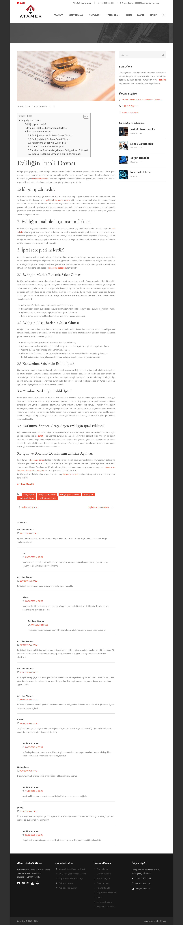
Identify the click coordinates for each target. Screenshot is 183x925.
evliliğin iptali (28, 494)
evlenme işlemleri (39, 178)
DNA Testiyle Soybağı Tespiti (72, 873)
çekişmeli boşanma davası (58, 200)
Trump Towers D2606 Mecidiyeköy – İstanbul (141, 99)
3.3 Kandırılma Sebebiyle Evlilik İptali (47, 142)
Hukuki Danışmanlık (142, 129)
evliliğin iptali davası (47, 494)
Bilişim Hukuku (139, 158)
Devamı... (134, 133)
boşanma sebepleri (57, 268)
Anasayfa (58, 15)
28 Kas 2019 (25, 106)
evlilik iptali (88, 494)
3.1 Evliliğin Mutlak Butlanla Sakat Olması (50, 135)
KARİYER (140, 15)
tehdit (40, 436)
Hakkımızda (112, 15)
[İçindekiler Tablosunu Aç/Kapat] (84, 116)
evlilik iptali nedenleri (47, 498)
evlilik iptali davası (26, 498)
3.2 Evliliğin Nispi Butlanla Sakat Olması (49, 139)
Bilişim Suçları (103, 878)
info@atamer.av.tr (83, 3)
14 (54, 106)
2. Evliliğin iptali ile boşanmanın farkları (46, 127)
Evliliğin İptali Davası (30, 120)
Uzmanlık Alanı (76, 15)
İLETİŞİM (153, 15)
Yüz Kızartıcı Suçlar (68, 888)
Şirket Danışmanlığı (142, 143)
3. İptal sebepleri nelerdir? (39, 131)
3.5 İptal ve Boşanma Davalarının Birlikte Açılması (54, 153)
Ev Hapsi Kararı (66, 883)
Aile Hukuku (41, 106)
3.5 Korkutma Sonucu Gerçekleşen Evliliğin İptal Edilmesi (58, 150)
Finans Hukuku (104, 888)
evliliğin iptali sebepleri (69, 494)
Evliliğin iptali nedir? (35, 124)
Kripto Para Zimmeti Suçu (71, 878)
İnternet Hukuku (141, 172)
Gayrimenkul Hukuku (106, 892)
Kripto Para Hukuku (106, 906)
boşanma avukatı (70, 474)
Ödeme (129, 15)
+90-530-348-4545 (130, 112)
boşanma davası (37, 460)
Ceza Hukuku (103, 883)
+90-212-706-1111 (131, 106)
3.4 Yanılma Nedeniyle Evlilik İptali (46, 146)
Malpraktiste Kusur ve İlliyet (72, 869)
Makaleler (94, 15)
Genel (99, 897)
